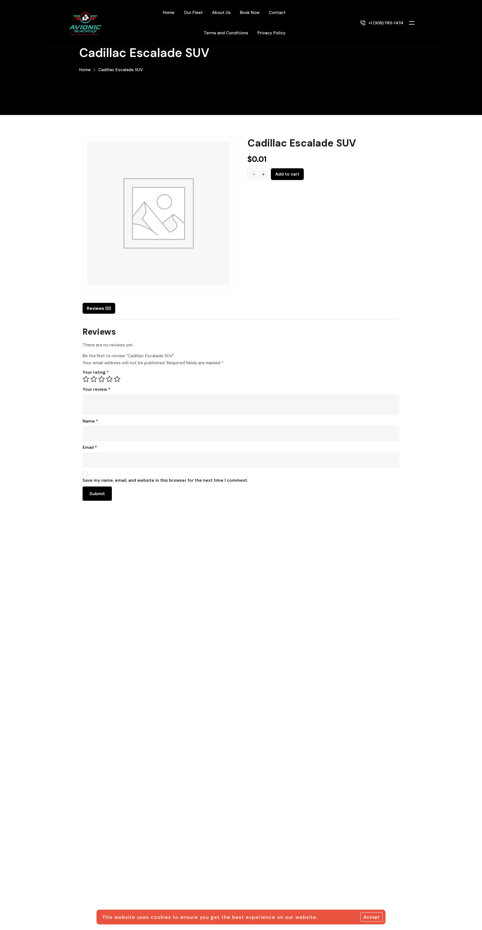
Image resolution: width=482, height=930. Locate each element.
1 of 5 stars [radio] (86, 379)
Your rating (96, 372)
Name (90, 421)
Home (85, 70)
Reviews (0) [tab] (99, 308)
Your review (96, 389)
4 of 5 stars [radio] (109, 379)
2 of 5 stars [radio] (93, 379)
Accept (371, 917)
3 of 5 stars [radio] (101, 379)
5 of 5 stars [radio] (117, 379)
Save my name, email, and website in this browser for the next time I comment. (165, 480)
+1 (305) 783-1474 (385, 22)
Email (90, 447)
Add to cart (287, 174)
